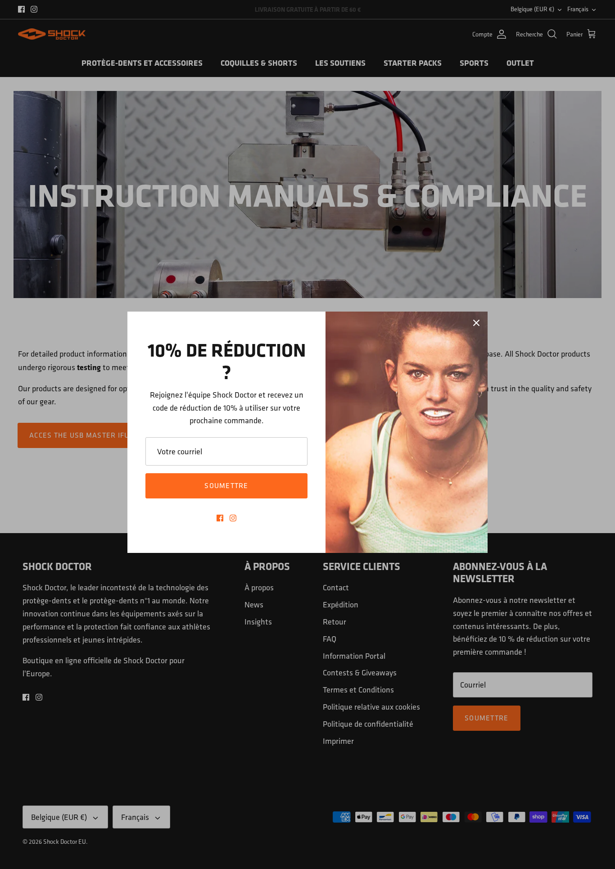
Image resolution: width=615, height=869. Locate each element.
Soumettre (226, 485)
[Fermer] (476, 323)
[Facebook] (220, 518)
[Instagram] (233, 518)
